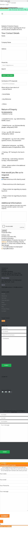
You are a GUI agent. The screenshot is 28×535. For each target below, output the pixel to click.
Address (4, 49)
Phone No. (5, 62)
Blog (3, 302)
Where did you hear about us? (10, 87)
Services (8, 7)
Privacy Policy (5, 309)
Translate (13, 3)
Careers (4, 304)
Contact (4, 311)
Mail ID (4, 69)
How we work (5, 300)
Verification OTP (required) (9, 81)
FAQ (3, 306)
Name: (3, 36)
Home (3, 293)
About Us (3, 7)
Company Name (6, 42)
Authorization (14, 7)
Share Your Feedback (6, 526)
